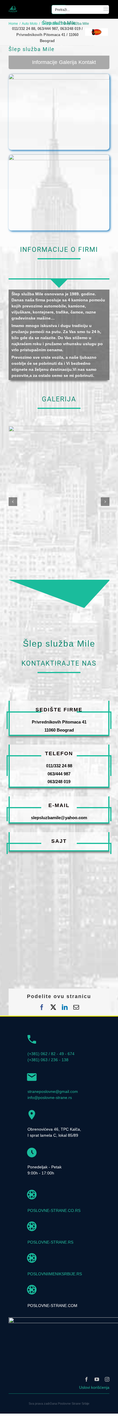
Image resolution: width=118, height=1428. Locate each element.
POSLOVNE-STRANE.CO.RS (53, 1210)
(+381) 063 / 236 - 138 (47, 1059)
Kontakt (87, 62)
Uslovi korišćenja (94, 1387)
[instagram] (107, 1379)
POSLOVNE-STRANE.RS (50, 1242)
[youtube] (97, 1379)
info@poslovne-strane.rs (49, 1097)
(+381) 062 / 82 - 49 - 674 (50, 1053)
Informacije (44, 62)
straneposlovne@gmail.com (52, 1091)
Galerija (68, 62)
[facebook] (86, 1379)
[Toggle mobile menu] (106, 9)
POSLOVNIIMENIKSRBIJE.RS (54, 1274)
